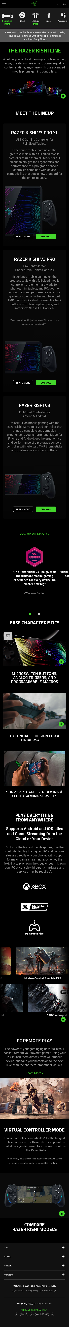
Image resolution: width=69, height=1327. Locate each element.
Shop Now (40, 39)
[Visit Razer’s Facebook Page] (16, 1314)
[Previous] (6, 575)
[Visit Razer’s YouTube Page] (36, 1314)
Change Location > (44, 1303)
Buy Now (46, 236)
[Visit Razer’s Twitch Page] (47, 1314)
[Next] (62, 575)
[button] (4, 4)
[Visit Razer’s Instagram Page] (21, 1314)
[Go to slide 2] (39, 614)
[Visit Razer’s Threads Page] (26, 1314)
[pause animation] (63, 1019)
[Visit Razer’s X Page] (31, 1314)
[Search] (57, 4)
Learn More (23, 236)
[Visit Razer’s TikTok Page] (42, 1314)
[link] (34, 4)
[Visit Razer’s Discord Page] (52, 1314)
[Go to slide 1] (30, 614)
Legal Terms (17, 1290)
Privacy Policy (32, 1290)
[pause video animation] (65, 96)
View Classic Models (34, 534)
